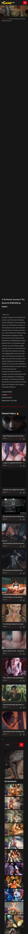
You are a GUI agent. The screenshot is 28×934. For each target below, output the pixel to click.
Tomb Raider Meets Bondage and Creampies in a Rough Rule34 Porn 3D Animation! (14, 731)
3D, (8, 394)
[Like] (20, 466)
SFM (10, 394)
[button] (1, 8)
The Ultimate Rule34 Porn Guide (13, 624)
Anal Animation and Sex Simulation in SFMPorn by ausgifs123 (14, 543)
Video (6, 18)
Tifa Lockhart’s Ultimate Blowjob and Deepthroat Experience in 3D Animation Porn (14, 678)
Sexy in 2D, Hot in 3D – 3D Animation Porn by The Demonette (14, 651)
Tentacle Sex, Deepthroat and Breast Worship (14, 490)
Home (3, 18)
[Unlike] (20, 439)
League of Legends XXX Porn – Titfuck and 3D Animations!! (14, 463)
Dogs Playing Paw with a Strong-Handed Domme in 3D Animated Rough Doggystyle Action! (14, 436)
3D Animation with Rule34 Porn (13, 570)
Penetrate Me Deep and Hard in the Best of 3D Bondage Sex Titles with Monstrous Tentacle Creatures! (14, 704)
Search (21, 745)
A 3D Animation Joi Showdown (12, 597)
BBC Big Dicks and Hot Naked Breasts (14, 516)
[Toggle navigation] (25, 2)
